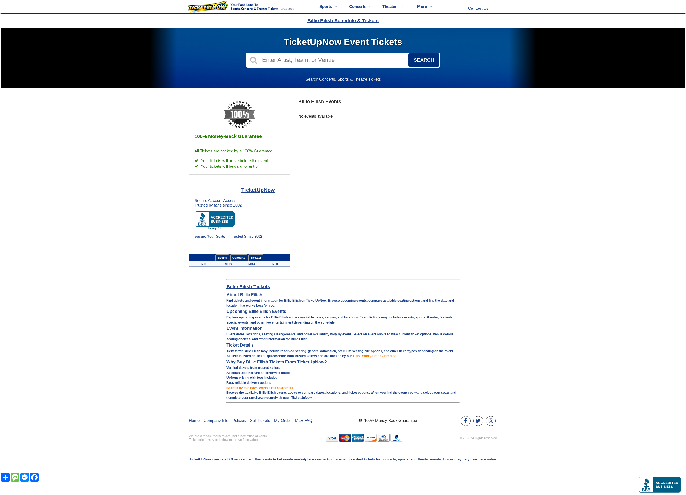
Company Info (216, 420)
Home (194, 420)
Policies (239, 420)
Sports (325, 6)
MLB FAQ (303, 420)
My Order (282, 420)
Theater (390, 6)
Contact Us (478, 8)
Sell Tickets (260, 420)
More (422, 6)
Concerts (357, 6)
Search (424, 60)
